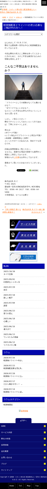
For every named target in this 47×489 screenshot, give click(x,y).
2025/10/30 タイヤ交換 (9, 272)
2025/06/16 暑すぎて (9, 327)
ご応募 (16, 157)
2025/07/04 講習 (9, 304)
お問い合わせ (6, 457)
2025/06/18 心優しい (9, 320)
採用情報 (4, 445)
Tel (20, 486)
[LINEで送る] (34, 170)
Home (11, 486)
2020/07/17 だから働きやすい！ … (13, 382)
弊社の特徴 (5, 439)
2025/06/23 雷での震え (9, 312)
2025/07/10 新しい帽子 (9, 296)
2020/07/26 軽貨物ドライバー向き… (13, 359)
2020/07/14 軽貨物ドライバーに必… (13, 390)
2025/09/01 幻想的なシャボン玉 (12, 280)
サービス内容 (6, 432)
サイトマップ (6, 470)
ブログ (11, 17)
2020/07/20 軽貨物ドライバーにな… (13, 374)
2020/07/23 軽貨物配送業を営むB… (13, 366)
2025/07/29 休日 (9, 288)
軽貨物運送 (8, 405)
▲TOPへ (23, 420)
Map (28, 486)
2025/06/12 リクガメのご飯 (10, 343)
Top (37, 486)
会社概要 (4, 451)
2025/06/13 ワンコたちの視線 (11, 335)
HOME (4, 17)
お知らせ (19, 17)
